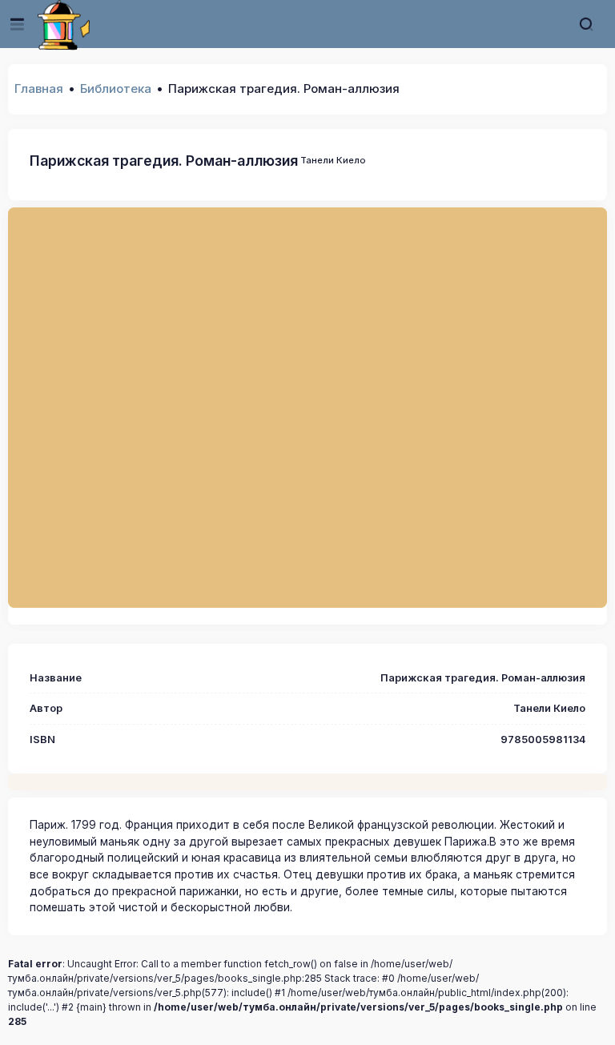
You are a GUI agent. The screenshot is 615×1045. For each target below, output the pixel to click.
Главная (38, 88)
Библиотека (115, 88)
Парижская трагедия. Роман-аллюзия (164, 160)
